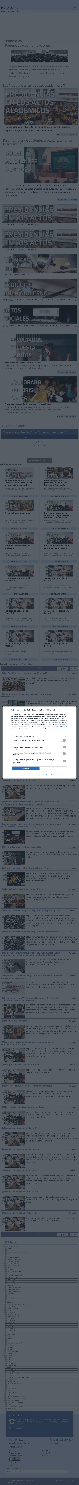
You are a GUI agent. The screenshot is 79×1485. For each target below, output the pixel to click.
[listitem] (39, 736)
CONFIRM (25, 768)
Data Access (39, 775)
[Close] (73, 710)
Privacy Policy (50, 775)
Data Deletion (28, 775)
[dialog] (39, 742)
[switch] (63, 740)
